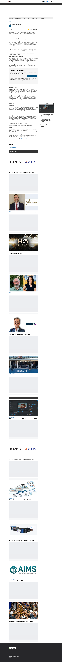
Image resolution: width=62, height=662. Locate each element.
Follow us (31, 29)
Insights (15, 4)
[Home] (9, 4)
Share (11, 29)
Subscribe (37, 4)
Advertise (43, 654)
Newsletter (35, 29)
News (12, 4)
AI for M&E (42, 18)
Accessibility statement (12, 654)
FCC (28, 18)
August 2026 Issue (18, 18)
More (41, 4)
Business (10, 21)
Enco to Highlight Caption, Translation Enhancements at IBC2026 (46, 125)
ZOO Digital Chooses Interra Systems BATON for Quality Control (46, 120)
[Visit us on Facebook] (41, 1)
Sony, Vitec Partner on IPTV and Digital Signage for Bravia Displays (47, 115)
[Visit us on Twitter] (43, 1)
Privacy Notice (12, 79)
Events (25, 4)
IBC (24, 18)
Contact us (32, 654)
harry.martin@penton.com (26, 138)
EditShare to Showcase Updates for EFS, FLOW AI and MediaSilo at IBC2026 (46, 110)
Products (20, 4)
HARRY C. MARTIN (13, 147)
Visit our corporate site (43, 644)
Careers (21, 654)
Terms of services (21, 78)
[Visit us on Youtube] (46, 1)
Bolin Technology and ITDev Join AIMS (46, 129)
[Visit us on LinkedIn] (44, 1)
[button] (52, 1)
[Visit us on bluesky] (47, 1)
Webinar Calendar (34, 18)
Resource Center (31, 4)
